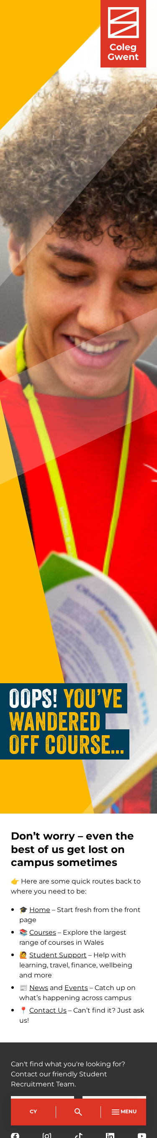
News (38, 987)
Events (76, 987)
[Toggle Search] (78, 1112)
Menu (128, 1112)
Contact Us (48, 1010)
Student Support (58, 955)
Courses (42, 932)
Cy (33, 1112)
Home (39, 910)
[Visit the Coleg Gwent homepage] (123, 33)
